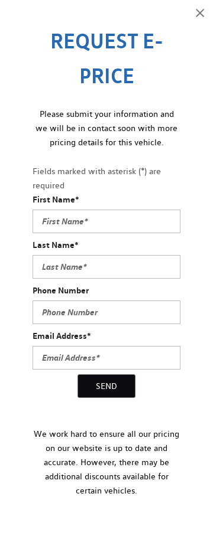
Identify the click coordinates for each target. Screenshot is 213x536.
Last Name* (56, 244)
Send (106, 386)
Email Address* (62, 335)
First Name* (56, 199)
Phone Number (61, 290)
